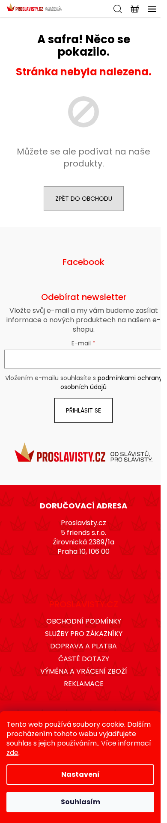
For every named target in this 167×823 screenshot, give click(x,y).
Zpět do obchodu (83, 198)
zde (12, 753)
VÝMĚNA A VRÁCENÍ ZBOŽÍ (83, 671)
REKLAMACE (84, 684)
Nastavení (80, 774)
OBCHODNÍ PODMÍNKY (83, 621)
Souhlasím (80, 802)
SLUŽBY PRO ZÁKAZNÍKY (83, 634)
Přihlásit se (83, 410)
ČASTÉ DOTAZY (83, 659)
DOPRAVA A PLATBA (83, 646)
